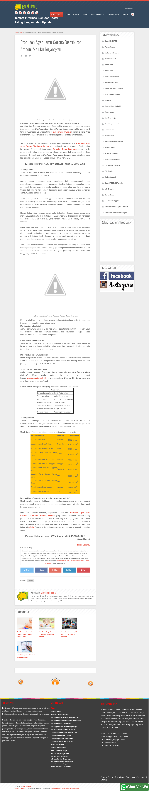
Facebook (16, 13)
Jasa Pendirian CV (97, 14)
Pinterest (28, 13)
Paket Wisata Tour (57, 744)
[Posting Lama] (90, 691)
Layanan (76, 14)
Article (67, 14)
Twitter (20, 13)
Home (16, 32)
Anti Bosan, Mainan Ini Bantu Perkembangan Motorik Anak (25, 634)
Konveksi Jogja (113, 14)
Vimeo (32, 13)
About (85, 14)
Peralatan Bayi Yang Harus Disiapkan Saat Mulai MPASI (48, 634)
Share (42, 570)
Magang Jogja (56, 14)
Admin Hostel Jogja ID (48, 592)
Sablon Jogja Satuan (58, 747)
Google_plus (24, 13)
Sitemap (125, 14)
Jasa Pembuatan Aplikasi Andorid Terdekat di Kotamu (70, 634)
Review (21, 32)
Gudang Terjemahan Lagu (60, 714)
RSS (36, 13)
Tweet (28, 570)
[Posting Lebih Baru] (21, 691)
